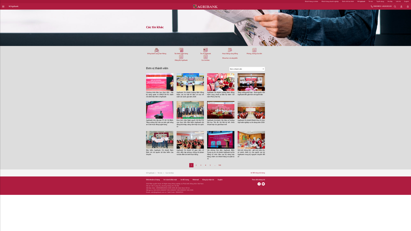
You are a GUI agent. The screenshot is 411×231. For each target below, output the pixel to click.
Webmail (196, 180)
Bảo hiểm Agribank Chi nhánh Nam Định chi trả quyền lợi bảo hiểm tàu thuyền (159, 152)
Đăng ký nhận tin (208, 180)
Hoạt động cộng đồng (230, 54)
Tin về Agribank (205, 54)
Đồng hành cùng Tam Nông (156, 54)
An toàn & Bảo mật (170, 180)
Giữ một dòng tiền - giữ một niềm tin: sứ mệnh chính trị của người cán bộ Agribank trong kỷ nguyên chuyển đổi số (251, 153)
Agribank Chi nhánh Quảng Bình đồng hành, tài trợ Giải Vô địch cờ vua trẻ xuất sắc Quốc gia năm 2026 (190, 95)
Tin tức (371, 1)
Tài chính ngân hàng (181, 54)
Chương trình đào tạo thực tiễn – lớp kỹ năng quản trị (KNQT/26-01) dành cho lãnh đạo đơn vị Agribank (159, 95)
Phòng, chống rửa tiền (254, 54)
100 (219, 165)
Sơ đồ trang (185, 180)
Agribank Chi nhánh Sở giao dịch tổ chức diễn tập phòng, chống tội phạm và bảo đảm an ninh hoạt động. (190, 152)
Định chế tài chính (348, 1)
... (214, 165)
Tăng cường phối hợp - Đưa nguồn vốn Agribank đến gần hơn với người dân (251, 94)
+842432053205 (387, 6)
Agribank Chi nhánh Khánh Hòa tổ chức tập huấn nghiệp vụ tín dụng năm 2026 (251, 121)
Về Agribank (361, 1)
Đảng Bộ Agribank (181, 60)
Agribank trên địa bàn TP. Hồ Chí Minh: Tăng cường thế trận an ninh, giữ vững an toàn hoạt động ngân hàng (159, 122)
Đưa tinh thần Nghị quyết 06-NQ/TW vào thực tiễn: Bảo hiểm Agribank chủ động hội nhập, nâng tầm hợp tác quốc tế (190, 123)
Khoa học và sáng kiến (230, 58)
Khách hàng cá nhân (311, 1)
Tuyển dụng (380, 1)
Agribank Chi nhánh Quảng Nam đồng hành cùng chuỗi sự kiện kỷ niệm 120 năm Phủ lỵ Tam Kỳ (220, 95)
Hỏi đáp (390, 1)
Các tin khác (205, 60)
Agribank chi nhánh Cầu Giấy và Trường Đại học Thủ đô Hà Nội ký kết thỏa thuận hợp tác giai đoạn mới (220, 122)
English (406, 1)
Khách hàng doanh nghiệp (330, 1)
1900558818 (377, 6)
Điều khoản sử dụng (153, 180)
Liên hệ (398, 1)
